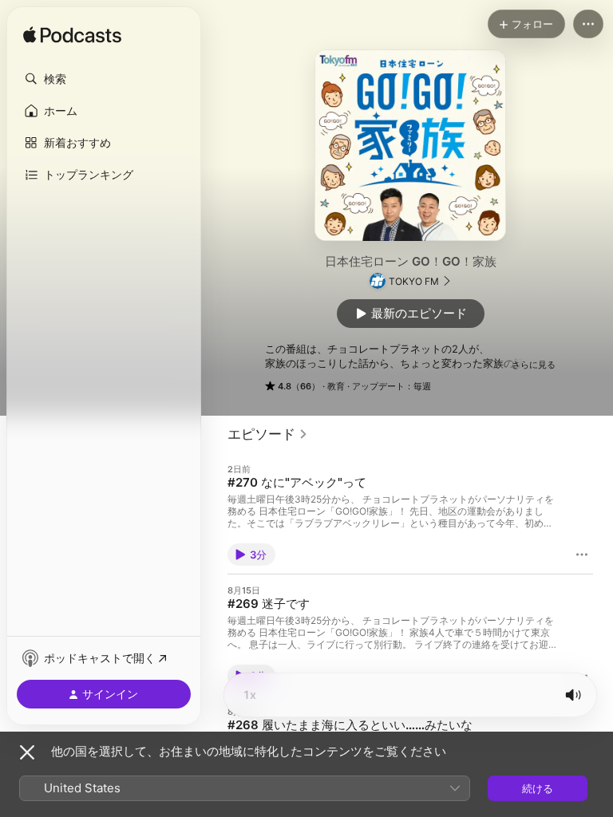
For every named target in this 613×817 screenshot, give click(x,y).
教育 (336, 386)
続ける (537, 788)
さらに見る (534, 364)
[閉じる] (27, 752)
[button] (104, 79)
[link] (267, 434)
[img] (72, 36)
